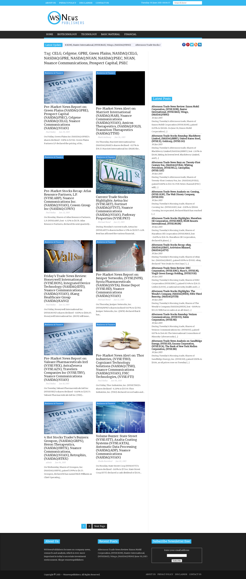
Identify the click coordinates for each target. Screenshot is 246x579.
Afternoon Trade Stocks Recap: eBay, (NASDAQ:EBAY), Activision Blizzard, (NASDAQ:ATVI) (171, 248)
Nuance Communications (66, 63)
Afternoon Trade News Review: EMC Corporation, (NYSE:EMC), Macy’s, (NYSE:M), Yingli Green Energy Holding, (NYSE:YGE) (175, 271)
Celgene (70, 53)
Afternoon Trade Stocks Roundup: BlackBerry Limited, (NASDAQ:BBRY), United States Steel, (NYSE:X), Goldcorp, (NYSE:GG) (176, 138)
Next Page (99, 526)
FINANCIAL (130, 34)
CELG (56, 53)
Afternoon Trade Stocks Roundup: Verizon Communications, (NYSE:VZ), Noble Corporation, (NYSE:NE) (174, 317)
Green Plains (100, 53)
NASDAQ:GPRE (56, 58)
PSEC (123, 63)
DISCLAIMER (85, 3)
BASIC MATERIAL (110, 34)
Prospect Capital (103, 63)
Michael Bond (104, 222)
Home (49, 34)
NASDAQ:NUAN (83, 58)
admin (49, 462)
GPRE (83, 53)
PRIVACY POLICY (67, 3)
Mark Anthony (104, 137)
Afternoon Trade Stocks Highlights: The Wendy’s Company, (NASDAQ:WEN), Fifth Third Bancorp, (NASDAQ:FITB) (177, 294)
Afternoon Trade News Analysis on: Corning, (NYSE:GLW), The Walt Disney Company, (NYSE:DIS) (176, 194)
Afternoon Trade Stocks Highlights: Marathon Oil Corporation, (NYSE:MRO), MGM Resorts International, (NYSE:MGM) (176, 221)
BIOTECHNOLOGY (67, 34)
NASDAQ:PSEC (110, 58)
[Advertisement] (149, 16)
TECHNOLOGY (89, 34)
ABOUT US (50, 3)
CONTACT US (102, 3)
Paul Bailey (51, 132)
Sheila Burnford (105, 461)
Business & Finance (54, 73)
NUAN (129, 58)
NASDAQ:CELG (124, 53)
